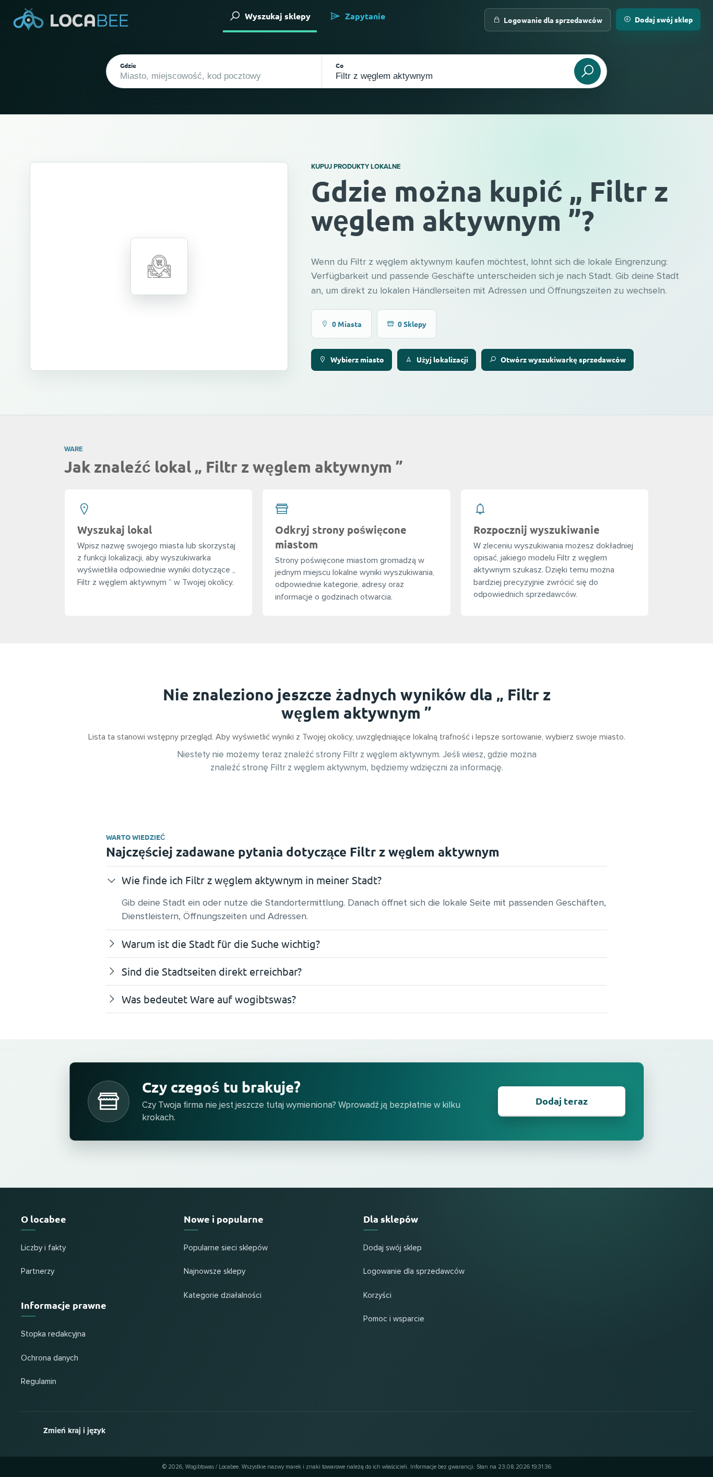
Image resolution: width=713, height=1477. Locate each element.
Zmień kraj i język (74, 1430)
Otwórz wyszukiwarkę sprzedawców (563, 359)
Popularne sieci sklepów (226, 1248)
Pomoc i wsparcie (393, 1319)
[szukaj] (587, 71)
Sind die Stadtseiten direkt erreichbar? (212, 971)
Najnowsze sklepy (214, 1271)
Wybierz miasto (357, 359)
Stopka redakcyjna (53, 1334)
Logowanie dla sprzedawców (553, 20)
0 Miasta (347, 324)
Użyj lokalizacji (442, 359)
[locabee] (71, 19)
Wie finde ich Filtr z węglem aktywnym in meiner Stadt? (252, 879)
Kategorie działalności (223, 1295)
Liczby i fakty (43, 1248)
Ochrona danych (49, 1358)
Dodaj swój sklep (664, 19)
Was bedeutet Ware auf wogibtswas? (209, 998)
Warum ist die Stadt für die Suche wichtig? (221, 943)
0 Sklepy (412, 324)
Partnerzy (37, 1271)
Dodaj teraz (562, 1101)
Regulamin (38, 1382)
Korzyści (377, 1295)
